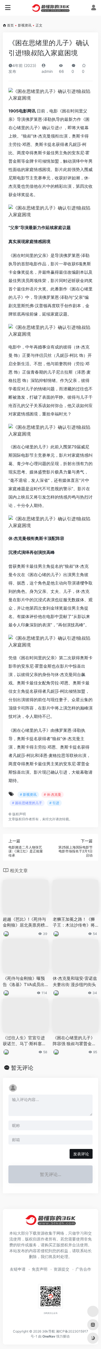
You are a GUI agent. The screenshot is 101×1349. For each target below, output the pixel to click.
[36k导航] (51, 8)
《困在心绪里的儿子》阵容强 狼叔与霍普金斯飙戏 (74, 1041)
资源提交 (61, 1269)
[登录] (94, 8)
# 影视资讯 (28, 794)
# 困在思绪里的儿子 (27, 803)
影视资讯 (24, 25)
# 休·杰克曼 (52, 794)
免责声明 (39, 1269)
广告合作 (83, 1269)
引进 (54, 127)
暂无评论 (22, 1067)
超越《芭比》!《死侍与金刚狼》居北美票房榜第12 (24, 922)
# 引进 (54, 803)
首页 (10, 25)
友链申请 (18, 1269)
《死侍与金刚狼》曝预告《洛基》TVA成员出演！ (24, 981)
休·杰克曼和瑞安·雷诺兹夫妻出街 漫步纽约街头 (75, 981)
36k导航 (48, 1331)
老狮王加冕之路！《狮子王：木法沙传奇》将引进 (74, 922)
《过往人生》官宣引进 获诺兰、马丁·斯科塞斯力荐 (24, 1041)
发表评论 (81, 1153)
